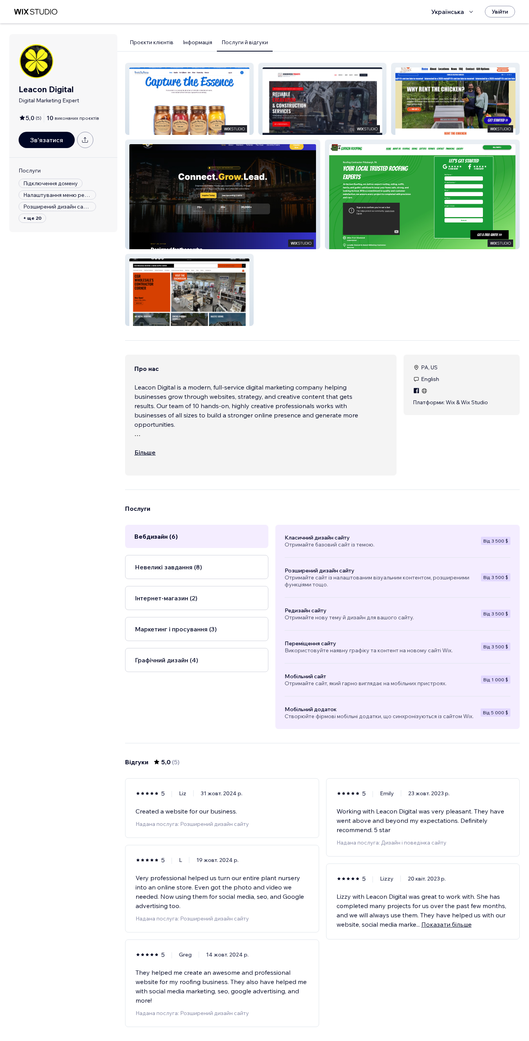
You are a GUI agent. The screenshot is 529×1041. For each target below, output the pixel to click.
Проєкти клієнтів (151, 42)
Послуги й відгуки (245, 42)
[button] (189, 99)
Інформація (197, 42)
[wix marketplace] (35, 11)
